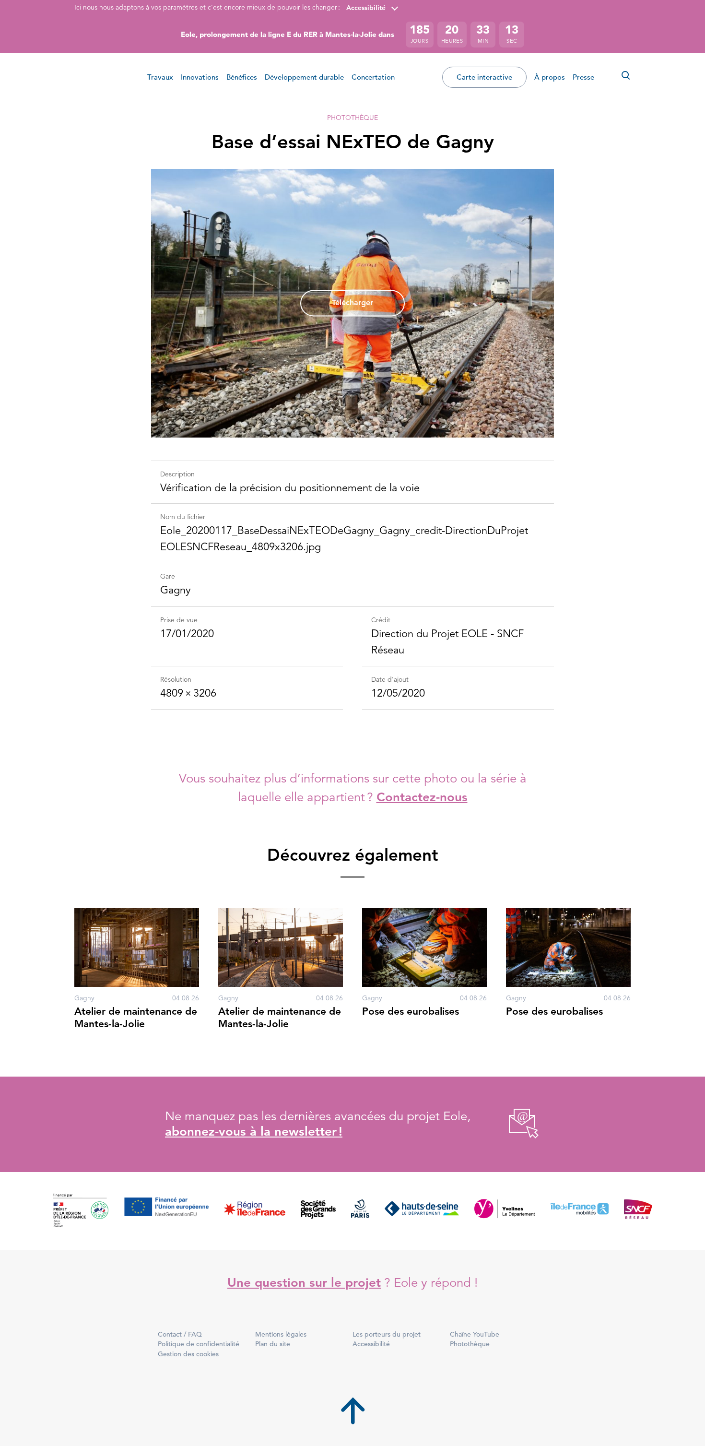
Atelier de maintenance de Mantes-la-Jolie (135, 1017)
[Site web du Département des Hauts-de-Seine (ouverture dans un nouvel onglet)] (422, 1211)
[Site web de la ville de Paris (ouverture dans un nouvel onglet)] (360, 1211)
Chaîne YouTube (474, 1334)
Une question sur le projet (304, 1282)
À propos (549, 77)
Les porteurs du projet (386, 1334)
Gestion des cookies (188, 1354)
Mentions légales (280, 1334)
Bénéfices (241, 77)
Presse (583, 77)
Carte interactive (484, 77)
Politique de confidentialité (198, 1343)
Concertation (373, 77)
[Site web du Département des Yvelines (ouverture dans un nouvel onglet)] (505, 1211)
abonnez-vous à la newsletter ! (253, 1131)
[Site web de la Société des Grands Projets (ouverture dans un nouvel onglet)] (318, 1211)
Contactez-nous (422, 797)
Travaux (160, 77)
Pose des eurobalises (410, 1011)
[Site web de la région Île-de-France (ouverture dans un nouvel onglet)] (254, 1211)
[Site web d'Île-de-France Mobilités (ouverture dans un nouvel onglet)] (579, 1211)
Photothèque (352, 117)
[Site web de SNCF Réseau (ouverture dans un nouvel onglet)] (638, 1211)
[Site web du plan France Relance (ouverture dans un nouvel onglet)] (80, 1211)
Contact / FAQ (180, 1334)
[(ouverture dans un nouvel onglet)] (513, 1124)
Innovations (200, 77)
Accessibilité (366, 7)
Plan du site (272, 1343)
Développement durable (304, 77)
